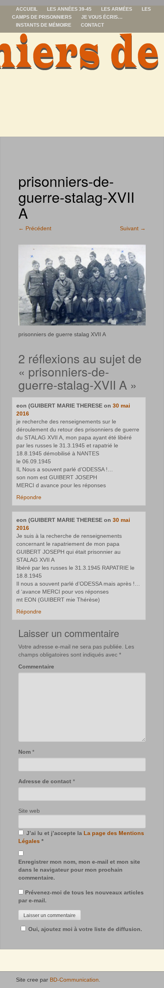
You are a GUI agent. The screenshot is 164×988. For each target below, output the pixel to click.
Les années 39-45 (69, 9)
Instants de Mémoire (43, 25)
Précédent (34, 228)
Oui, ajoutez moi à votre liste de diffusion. (85, 929)
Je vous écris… (102, 17)
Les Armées (116, 9)
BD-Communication (74, 979)
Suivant (133, 228)
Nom (24, 752)
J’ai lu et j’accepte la (81, 837)
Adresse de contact (44, 781)
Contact (92, 25)
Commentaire (36, 666)
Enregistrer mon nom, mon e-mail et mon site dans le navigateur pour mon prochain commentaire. (79, 870)
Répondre (28, 497)
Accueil (26, 9)
